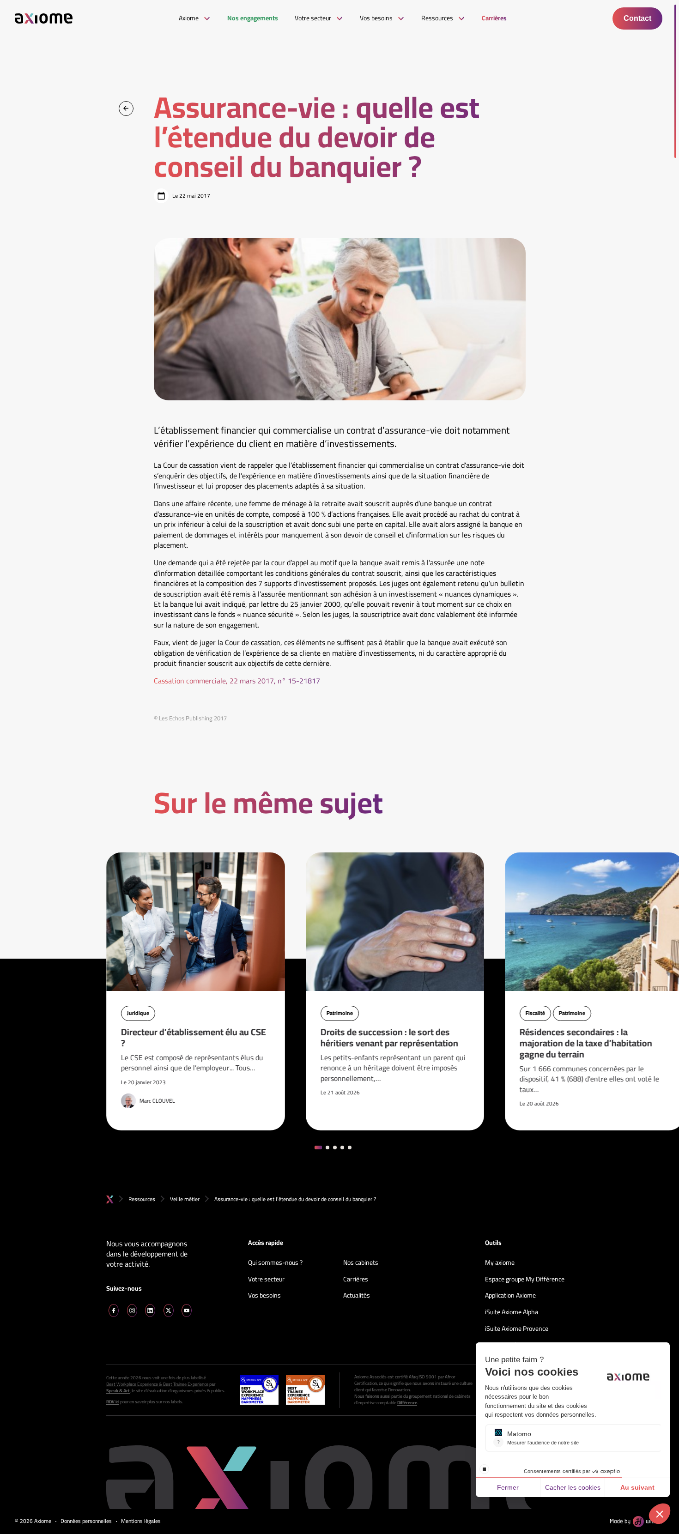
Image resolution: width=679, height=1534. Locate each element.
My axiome (500, 1263)
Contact (637, 18)
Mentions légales (141, 1521)
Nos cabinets (360, 1263)
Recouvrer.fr (502, 1345)
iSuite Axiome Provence (516, 1329)
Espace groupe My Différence (524, 1279)
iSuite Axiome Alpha (511, 1312)
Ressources (141, 1199)
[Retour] (126, 108)
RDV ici (112, 1402)
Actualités (356, 1295)
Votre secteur (266, 1279)
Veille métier (185, 1199)
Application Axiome (510, 1295)
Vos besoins (264, 1295)
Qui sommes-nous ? (275, 1263)
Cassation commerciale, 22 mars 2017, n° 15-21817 (237, 681)
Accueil (110, 1199)
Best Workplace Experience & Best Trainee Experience (157, 1384)
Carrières (355, 1279)
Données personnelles (86, 1521)
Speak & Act (118, 1391)
